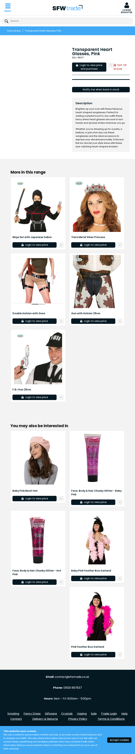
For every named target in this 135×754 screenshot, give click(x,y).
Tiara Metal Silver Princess (88, 237)
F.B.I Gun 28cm (21, 389)
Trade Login (109, 714)
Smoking (13, 714)
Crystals (67, 714)
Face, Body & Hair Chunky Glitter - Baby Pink (96, 492)
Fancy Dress (14, 30)
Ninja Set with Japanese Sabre (32, 237)
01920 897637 (72, 688)
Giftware (51, 714)
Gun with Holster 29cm (85, 313)
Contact (16, 719)
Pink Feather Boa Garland (87, 647)
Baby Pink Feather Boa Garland (91, 570)
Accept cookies (119, 740)
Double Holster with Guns (28, 313)
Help (124, 714)
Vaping (82, 714)
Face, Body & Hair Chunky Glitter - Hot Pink (36, 572)
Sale (94, 714)
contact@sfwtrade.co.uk (72, 677)
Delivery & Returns (45, 719)
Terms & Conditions (111, 719)
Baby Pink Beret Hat (25, 491)
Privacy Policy (77, 719)
